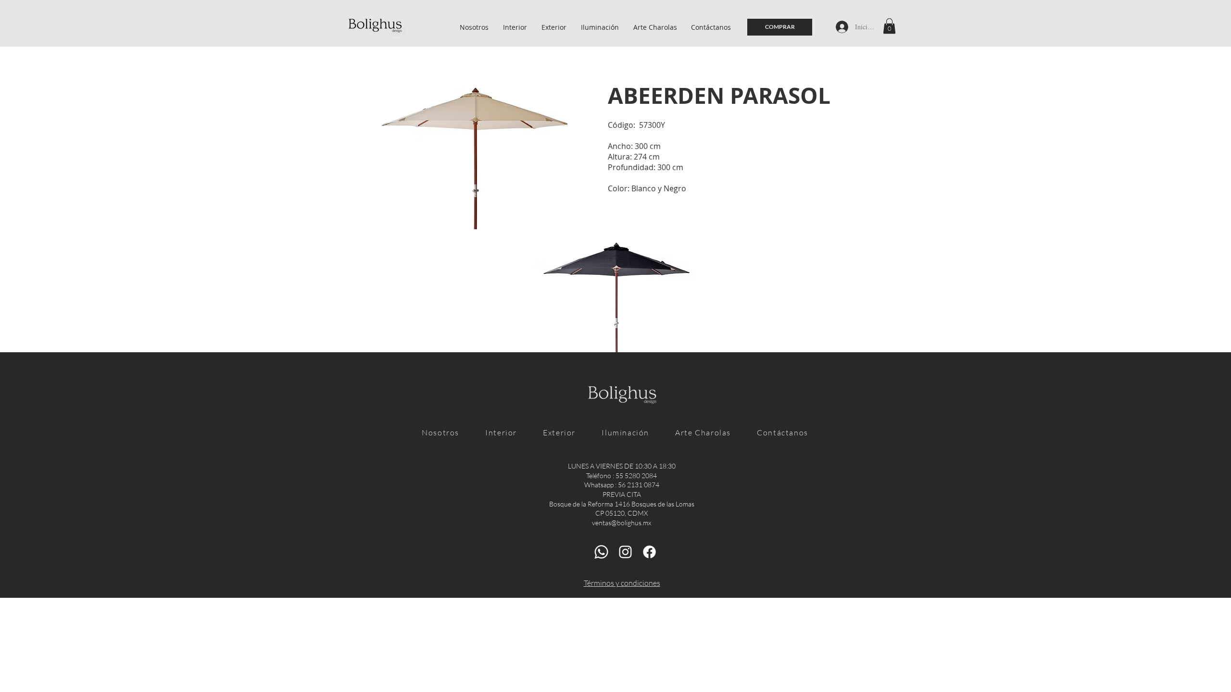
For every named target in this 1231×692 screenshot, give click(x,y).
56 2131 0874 (638, 485)
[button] (889, 26)
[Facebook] (649, 552)
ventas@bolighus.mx (621, 523)
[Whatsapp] (601, 552)
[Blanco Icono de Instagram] (625, 552)
